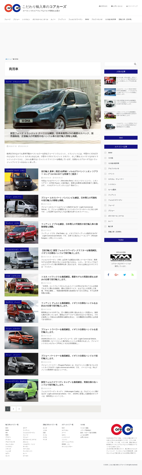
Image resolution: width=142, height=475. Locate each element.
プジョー (16, 19)
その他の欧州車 (110, 19)
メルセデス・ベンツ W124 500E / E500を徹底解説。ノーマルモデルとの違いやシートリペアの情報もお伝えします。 (126, 91)
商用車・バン (66, 444)
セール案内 (112, 189)
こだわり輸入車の (44, 6)
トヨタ (45, 430)
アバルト (8, 439)
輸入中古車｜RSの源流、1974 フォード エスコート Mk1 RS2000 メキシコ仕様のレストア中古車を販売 (126, 80)
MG (7, 432)
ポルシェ (25, 442)
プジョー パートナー (13, 355)
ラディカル (26, 449)
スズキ (45, 437)
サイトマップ (133, 6)
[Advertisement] (71, 39)
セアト (8, 453)
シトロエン (26, 19)
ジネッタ (8, 449)
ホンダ (45, 428)
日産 (44, 432)
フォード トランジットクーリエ (16, 81)
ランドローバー (27, 451)
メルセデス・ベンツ (29, 444)
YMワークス (125, 264)
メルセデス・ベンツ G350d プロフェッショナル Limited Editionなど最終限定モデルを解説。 (126, 125)
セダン (64, 435)
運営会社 (104, 6)
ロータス (25, 456)
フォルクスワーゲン (76, 19)
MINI (7, 435)
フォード (7, 19)
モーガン (25, 446)
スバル (45, 435)
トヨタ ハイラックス (13, 276)
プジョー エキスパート (14, 197)
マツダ (45, 439)
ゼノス (8, 456)
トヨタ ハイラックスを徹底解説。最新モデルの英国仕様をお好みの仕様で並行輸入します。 (126, 113)
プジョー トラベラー (13, 328)
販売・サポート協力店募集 (88, 432)
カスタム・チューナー (116, 179)
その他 (110, 158)
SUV (63, 428)
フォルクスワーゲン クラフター (16, 249)
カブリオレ (65, 430)
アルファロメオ (97, 19)
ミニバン (64, 439)
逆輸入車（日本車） (126, 19)
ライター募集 (84, 428)
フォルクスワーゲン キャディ (16, 381)
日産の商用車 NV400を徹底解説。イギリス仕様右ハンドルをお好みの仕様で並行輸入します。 (126, 102)
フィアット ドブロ (12, 223)
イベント (111, 174)
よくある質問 (84, 435)
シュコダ (8, 451)
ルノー (53, 19)
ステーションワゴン (68, 442)
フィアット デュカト (13, 302)
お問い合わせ (117, 6)
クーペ (64, 432)
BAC (7, 428)
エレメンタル (10, 444)
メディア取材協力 (85, 430)
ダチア (25, 428)
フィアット (62, 19)
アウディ (8, 437)
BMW (87, 19)
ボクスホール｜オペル (40, 19)
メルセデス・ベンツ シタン (15, 170)
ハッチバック (66, 437)
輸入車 (110, 226)
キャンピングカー (67, 446)
